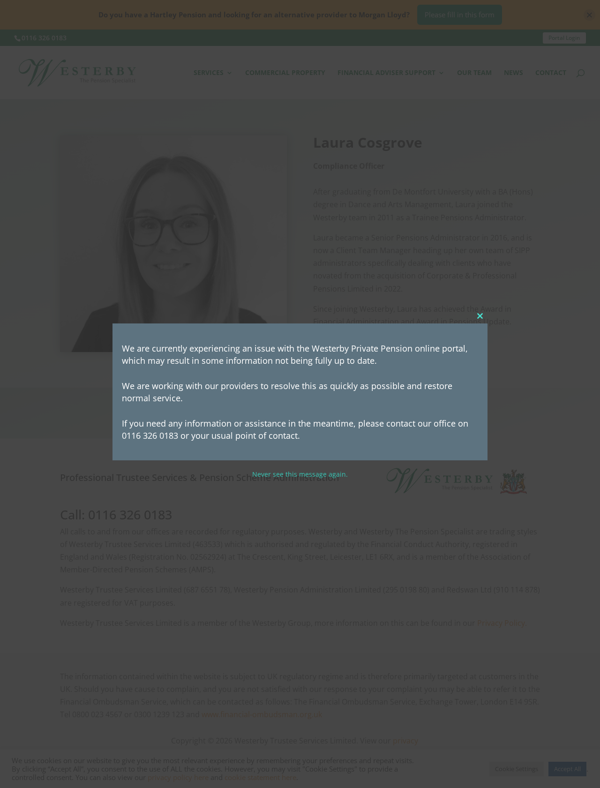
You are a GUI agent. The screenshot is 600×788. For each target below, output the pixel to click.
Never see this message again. (300, 474)
